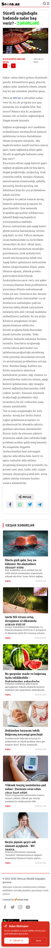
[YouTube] (28, 907)
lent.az (17, 98)
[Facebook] (5, 907)
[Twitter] (12, 907)
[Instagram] (20, 907)
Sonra (38, 940)
